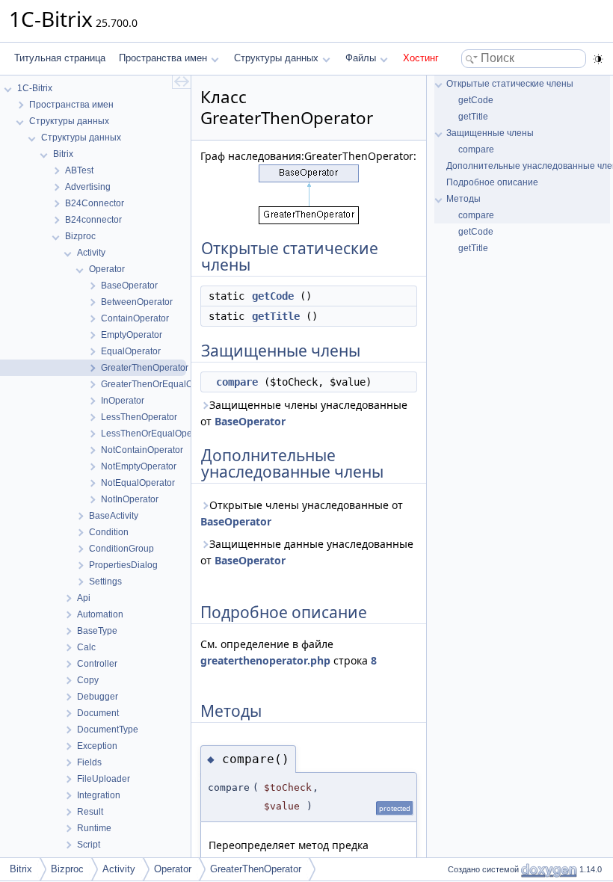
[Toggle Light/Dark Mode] (598, 59)
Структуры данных (276, 58)
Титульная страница (59, 58)
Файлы (360, 58)
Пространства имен (163, 58)
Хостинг (421, 58)
